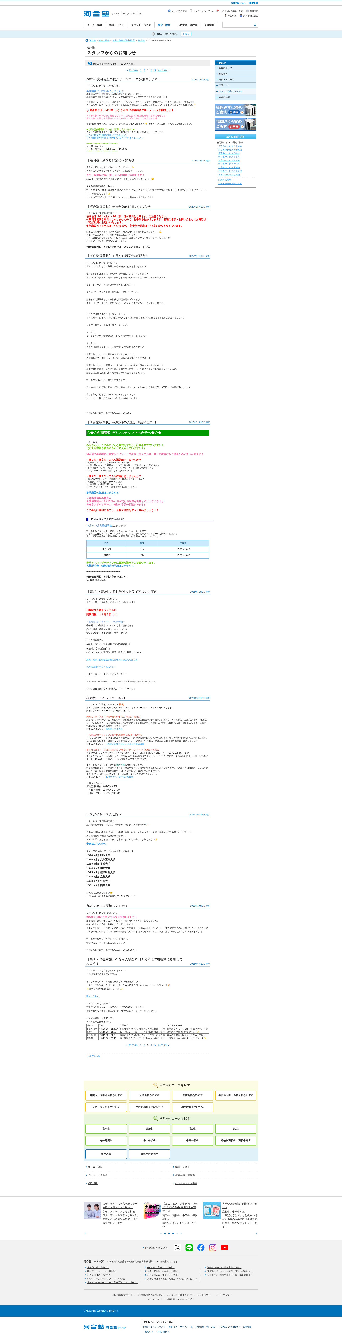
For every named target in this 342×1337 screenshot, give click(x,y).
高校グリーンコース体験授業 (119, 777)
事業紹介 (172, 1327)
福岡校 (141, 40)
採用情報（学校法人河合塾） (181, 1299)
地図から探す (224, 180)
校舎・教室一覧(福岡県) (123, 40)
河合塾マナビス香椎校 (229, 153)
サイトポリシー (204, 1295)
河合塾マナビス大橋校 (229, 167)
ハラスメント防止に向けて (180, 1295)
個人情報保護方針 (121, 1295)
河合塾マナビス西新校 (229, 160)
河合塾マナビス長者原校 (230, 149)
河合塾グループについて (153, 1327)
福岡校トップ (225, 68)
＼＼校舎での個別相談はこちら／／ (106, 135)
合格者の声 (224, 97)
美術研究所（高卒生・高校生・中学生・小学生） (170, 1279)
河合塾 (92, 40)
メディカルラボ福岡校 (229, 174)
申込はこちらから (96, 843)
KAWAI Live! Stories (230, 1327)
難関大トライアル (114, 729)
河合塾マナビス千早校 (229, 157)
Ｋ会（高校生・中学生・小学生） (163, 1271)
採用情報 (247, 1327)
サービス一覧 (186, 1327)
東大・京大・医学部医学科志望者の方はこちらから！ (112, 659)
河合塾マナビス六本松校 (230, 146)
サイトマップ (223, 1295)
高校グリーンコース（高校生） (102, 1271)
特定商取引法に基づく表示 (150, 1295)
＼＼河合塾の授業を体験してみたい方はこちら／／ (115, 138)
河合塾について (154, 1299)
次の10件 (162, 70)
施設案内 (223, 74)
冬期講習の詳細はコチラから (102, 492)
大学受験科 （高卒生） (98, 1267)
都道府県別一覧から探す (230, 183)
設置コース (224, 85)
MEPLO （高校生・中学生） (161, 1267)
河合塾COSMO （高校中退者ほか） (224, 1267)
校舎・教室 (104, 40)
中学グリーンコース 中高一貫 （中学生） (107, 1279)
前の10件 (133, 70)
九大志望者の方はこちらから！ (101, 667)
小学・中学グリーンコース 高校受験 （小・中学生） (112, 1282)
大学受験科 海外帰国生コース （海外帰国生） (230, 1275)
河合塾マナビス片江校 (229, 164)
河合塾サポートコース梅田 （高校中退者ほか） (230, 1271)
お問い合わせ (162, 1332)
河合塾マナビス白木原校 (230, 171)
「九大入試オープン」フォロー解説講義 (125, 743)
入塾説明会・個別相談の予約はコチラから (110, 565)
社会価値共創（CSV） (206, 1327)
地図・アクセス (226, 79)
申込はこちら (92, 996)
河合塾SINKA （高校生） (99, 1275)
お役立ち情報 (93, 1056)
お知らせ (149, 1332)
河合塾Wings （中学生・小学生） (163, 1275)
